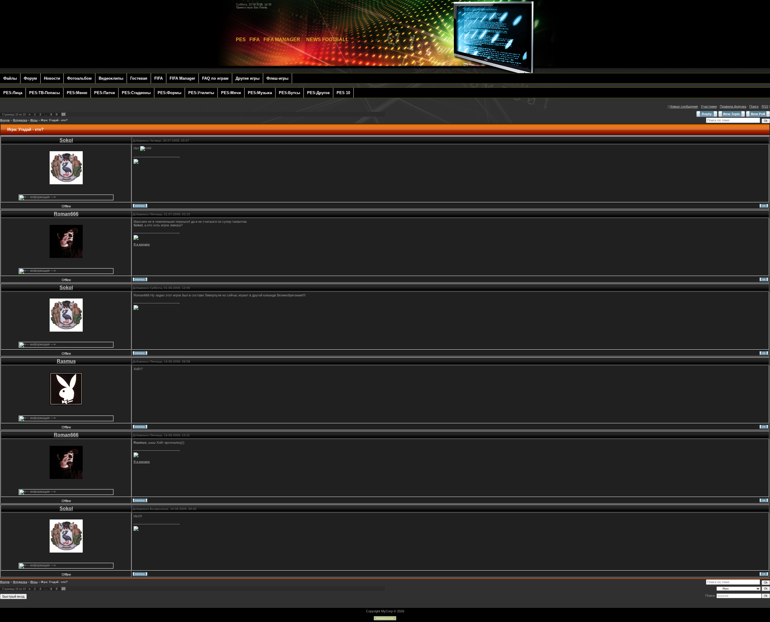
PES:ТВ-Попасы (44, 92)
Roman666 (66, 213)
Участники (709, 106)
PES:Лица (12, 92)
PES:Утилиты (201, 92)
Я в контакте (142, 244)
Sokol (66, 140)
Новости (52, 78)
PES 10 (343, 92)
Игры (34, 120)
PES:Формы (169, 92)
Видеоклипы (111, 78)
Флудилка (20, 120)
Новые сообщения (684, 106)
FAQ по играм (215, 78)
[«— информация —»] (37, 197)
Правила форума (733, 106)
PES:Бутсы (289, 92)
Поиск (754, 106)
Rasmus (66, 361)
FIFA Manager (182, 78)
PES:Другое (318, 92)
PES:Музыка (260, 92)
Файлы (10, 78)
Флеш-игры (277, 78)
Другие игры (248, 78)
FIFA (158, 78)
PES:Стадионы (136, 92)
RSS (765, 106)
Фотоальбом (79, 78)
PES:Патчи (104, 92)
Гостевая (138, 78)
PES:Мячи (231, 92)
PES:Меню (77, 92)
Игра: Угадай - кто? (54, 120)
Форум (30, 78)
